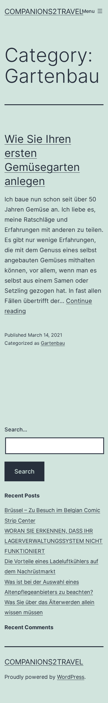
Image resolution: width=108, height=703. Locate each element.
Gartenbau (53, 343)
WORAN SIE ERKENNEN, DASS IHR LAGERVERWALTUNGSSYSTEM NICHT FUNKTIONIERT (53, 541)
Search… (15, 429)
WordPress (70, 677)
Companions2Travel (43, 11)
